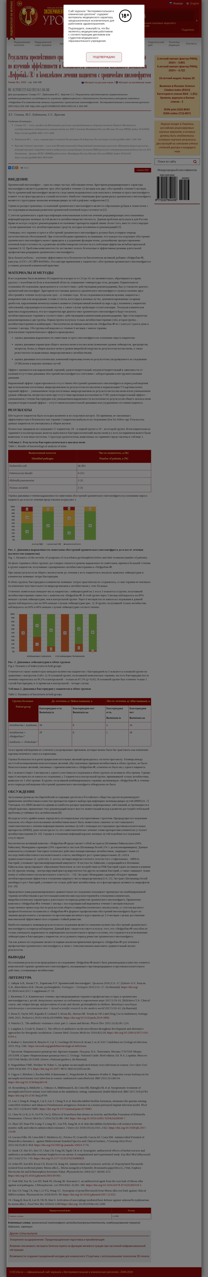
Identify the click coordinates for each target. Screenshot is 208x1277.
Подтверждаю (104, 57)
